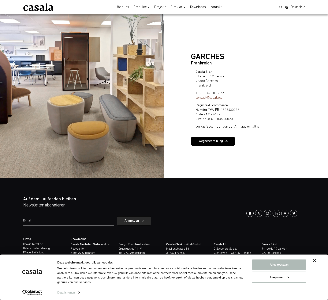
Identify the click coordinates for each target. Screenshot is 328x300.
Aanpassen (277, 277)
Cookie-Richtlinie (33, 244)
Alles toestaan (279, 264)
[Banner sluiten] (314, 260)
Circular (176, 7)
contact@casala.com (211, 98)
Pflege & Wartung (33, 252)
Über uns (122, 7)
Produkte (140, 7)
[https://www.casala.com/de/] (38, 7)
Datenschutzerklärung (36, 248)
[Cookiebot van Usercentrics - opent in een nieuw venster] (32, 292)
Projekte (160, 7)
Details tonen (66, 292)
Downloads (198, 7)
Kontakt (216, 7)
